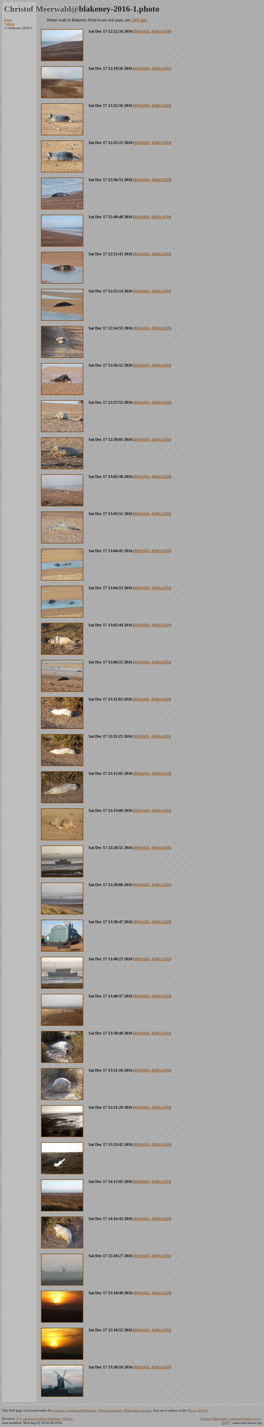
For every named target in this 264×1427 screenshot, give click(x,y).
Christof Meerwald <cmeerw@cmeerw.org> (231, 1419)
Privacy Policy (198, 1410)
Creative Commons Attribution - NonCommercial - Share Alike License (102, 1410)
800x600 (142, 31)
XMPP (225, 1423)
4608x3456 (160, 31)
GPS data (139, 20)
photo (11, 24)
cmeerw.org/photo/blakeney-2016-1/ (47, 1419)
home (8, 20)
